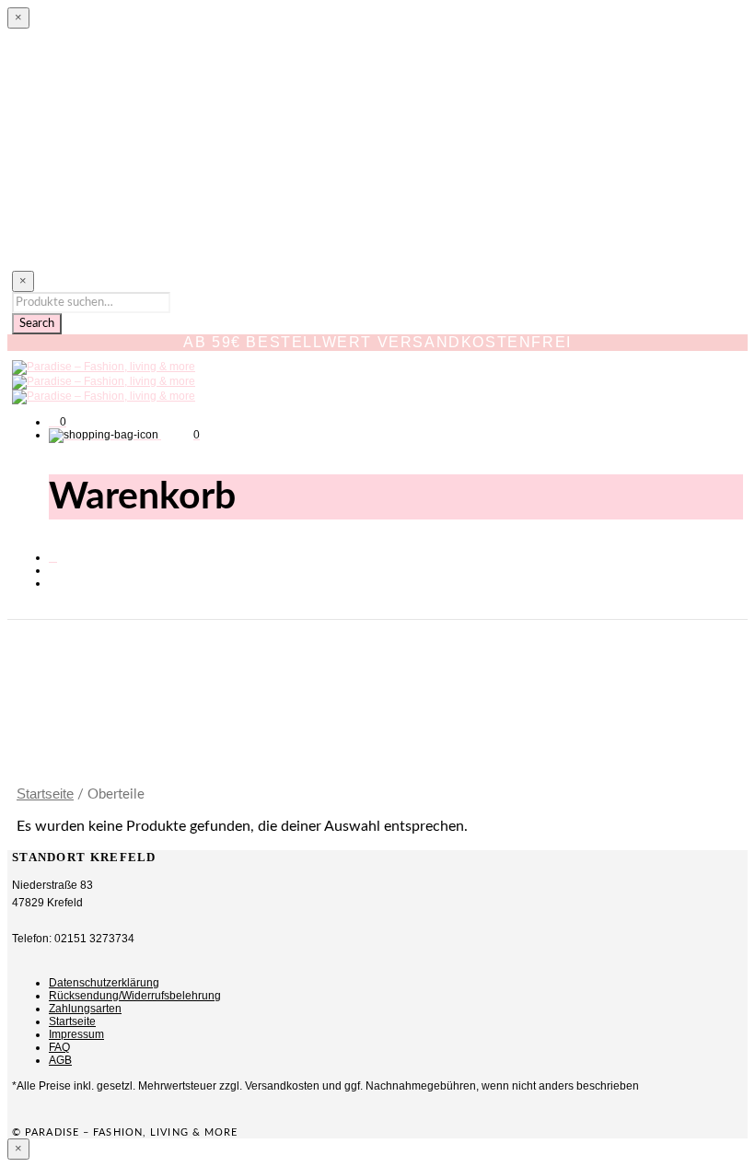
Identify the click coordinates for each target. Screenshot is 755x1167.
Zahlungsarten (85, 1008)
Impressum (76, 1034)
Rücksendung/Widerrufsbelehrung (135, 995)
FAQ (59, 1047)
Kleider (65, 201)
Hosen (63, 137)
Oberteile (72, 105)
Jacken (65, 169)
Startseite (45, 794)
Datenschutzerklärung (104, 982)
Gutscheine (78, 234)
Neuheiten (75, 72)
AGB (60, 1060)
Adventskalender (99, 261)
